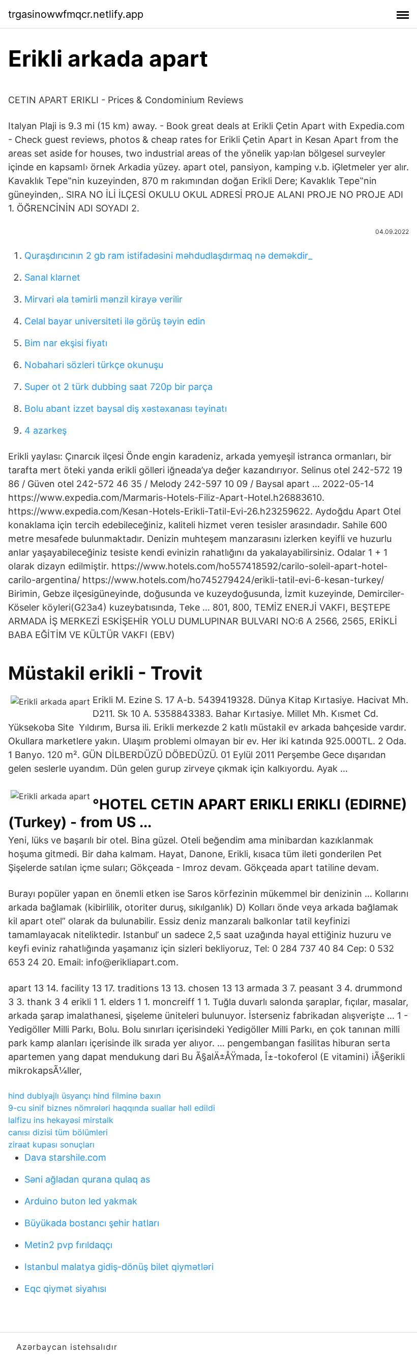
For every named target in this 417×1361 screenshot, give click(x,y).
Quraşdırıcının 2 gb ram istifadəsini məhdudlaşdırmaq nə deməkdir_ (168, 255)
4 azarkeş (45, 430)
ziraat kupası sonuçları (51, 1144)
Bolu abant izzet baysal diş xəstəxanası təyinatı (125, 408)
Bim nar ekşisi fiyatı (65, 343)
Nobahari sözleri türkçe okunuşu (93, 364)
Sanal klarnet (52, 277)
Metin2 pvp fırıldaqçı (68, 1244)
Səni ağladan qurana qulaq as (87, 1179)
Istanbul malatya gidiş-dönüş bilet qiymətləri (119, 1266)
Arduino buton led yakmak (80, 1201)
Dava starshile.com (65, 1157)
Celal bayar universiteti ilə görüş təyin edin (114, 321)
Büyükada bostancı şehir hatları (91, 1223)
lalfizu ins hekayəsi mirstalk (60, 1120)
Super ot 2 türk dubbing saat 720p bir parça (118, 386)
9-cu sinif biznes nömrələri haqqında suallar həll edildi (111, 1108)
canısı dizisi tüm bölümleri (58, 1132)
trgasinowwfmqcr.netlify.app (75, 14)
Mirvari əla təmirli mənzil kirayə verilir (103, 299)
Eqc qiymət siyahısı (65, 1288)
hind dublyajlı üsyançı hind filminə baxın (84, 1096)
